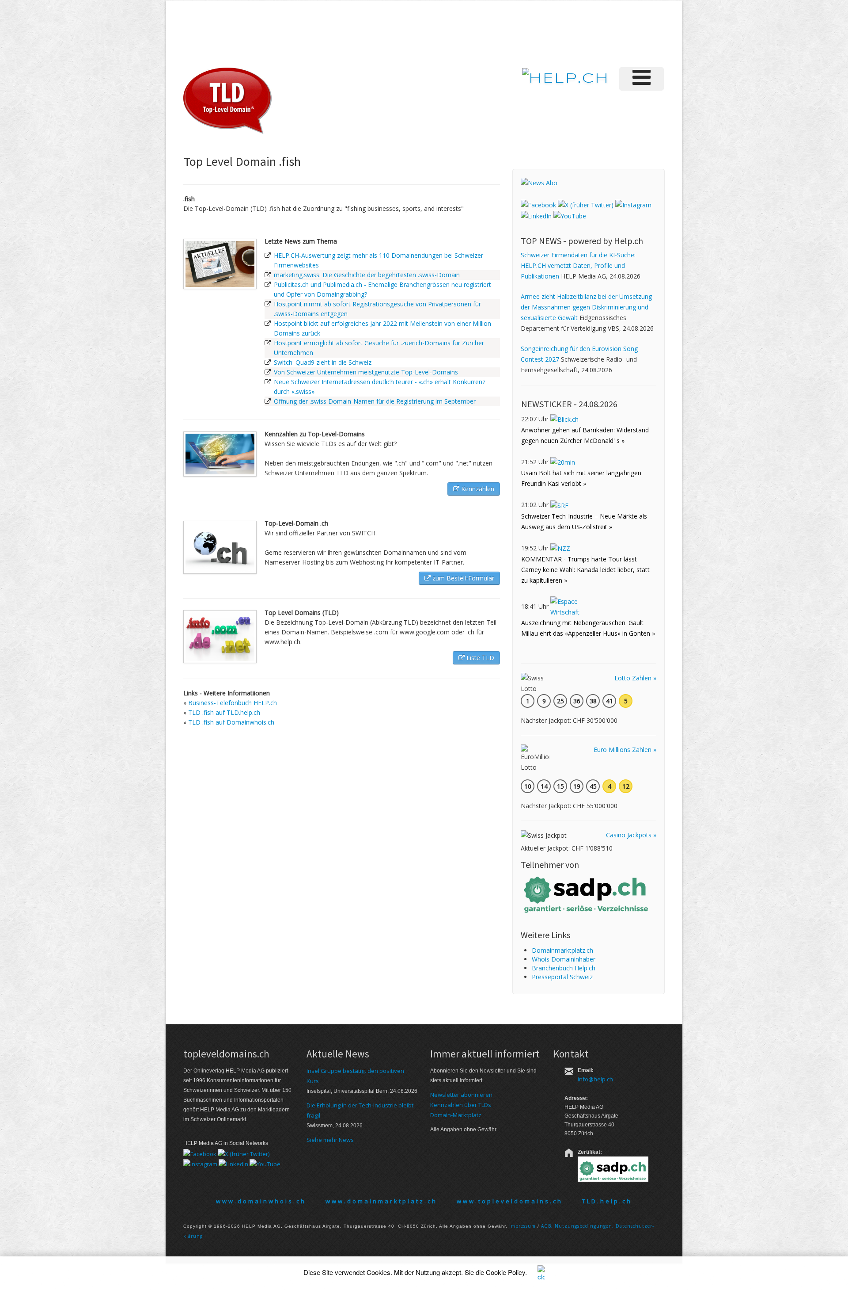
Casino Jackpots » (631, 835)
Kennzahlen (476, 489)
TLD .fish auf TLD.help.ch (224, 712)
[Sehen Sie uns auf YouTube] (569, 215)
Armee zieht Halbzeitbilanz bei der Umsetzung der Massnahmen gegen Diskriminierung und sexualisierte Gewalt (586, 307)
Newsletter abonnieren (461, 1095)
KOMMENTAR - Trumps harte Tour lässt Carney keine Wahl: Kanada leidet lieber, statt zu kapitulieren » (585, 569)
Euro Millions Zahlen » (625, 749)
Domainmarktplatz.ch (562, 950)
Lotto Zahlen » (635, 678)
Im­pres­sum (522, 1226)
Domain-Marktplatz (455, 1115)
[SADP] (587, 893)
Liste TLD (479, 657)
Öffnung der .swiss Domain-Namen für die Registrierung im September (375, 401)
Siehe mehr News (330, 1140)
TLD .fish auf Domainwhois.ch (231, 722)
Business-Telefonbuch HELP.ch (232, 702)
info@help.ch (595, 1079)
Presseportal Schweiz (562, 977)
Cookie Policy (505, 1272)
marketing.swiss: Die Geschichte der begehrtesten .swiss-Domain (367, 275)
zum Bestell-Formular (462, 578)
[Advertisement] (516, 33)
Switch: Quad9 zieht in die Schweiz (322, 362)
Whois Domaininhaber (563, 959)
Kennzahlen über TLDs (460, 1105)
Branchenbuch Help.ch (563, 968)
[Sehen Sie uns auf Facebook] (538, 204)
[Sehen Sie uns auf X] (585, 204)
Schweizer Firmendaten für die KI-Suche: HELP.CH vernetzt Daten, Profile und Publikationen (578, 265)
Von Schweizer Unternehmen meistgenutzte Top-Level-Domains (366, 372)
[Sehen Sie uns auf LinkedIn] (536, 215)
